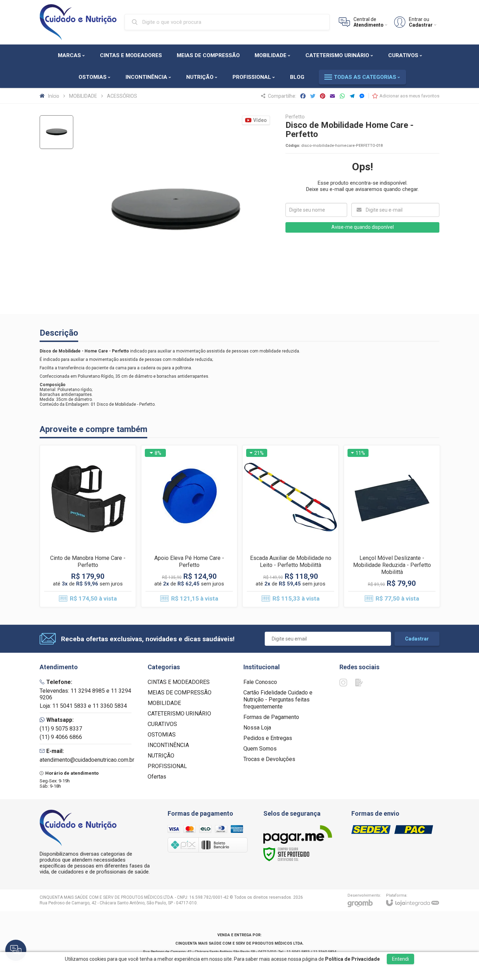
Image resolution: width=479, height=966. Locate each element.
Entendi (400, 959)
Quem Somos (260, 748)
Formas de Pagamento (271, 717)
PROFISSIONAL (167, 766)
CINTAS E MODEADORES (179, 682)
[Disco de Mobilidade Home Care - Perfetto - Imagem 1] (56, 132)
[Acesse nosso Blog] (359, 682)
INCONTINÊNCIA (168, 745)
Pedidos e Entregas (267, 738)
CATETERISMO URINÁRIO (179, 713)
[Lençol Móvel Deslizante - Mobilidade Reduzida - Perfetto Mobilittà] (392, 526)
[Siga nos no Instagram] (343, 682)
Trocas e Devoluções (269, 759)
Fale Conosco (260, 682)
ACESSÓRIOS (122, 96)
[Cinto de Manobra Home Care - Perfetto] (88, 526)
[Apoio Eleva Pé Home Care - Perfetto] (189, 526)
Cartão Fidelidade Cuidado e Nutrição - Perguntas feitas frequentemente (277, 699)
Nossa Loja (257, 727)
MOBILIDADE (83, 96)
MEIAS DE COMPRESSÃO (179, 692)
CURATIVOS (162, 724)
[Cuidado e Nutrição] (78, 22)
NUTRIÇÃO (161, 755)
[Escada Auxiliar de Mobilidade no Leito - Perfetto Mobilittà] (290, 526)
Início (53, 96)
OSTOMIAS (162, 734)
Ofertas (157, 776)
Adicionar (100, 551)
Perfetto (295, 116)
